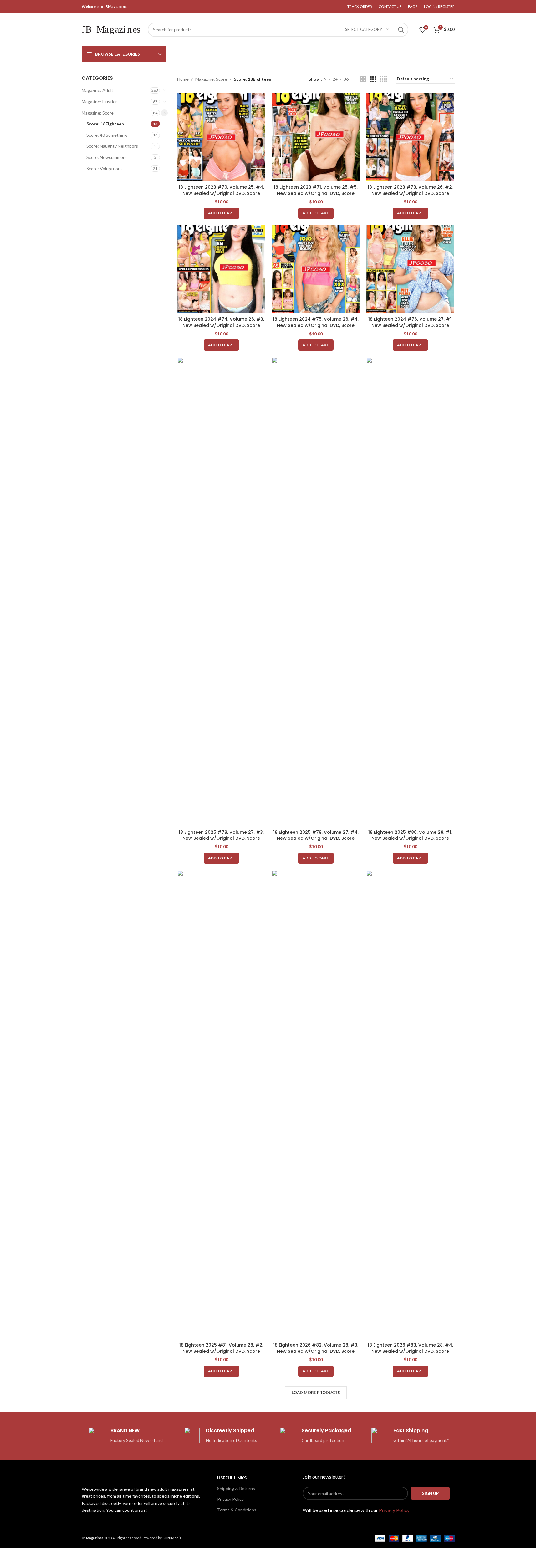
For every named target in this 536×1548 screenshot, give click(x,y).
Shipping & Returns (236, 1488)
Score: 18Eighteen (105, 123)
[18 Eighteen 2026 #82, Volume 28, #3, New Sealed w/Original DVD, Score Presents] (316, 1104)
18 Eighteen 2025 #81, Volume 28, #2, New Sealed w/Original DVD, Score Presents (221, 1351)
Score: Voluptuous (104, 168)
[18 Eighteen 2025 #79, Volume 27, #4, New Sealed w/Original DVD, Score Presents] (316, 591)
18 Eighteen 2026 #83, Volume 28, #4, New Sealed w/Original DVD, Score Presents (410, 1351)
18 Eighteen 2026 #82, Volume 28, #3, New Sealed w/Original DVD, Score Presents (315, 1351)
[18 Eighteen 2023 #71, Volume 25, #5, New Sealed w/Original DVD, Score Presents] (316, 137)
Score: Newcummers (106, 157)
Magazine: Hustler (99, 101)
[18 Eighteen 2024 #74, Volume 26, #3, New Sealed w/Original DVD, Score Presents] (221, 269)
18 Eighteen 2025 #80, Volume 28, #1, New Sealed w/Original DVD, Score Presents (410, 838)
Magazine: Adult (97, 90)
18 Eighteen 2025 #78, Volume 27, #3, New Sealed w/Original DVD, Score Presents (221, 838)
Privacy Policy (230, 1499)
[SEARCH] (401, 30)
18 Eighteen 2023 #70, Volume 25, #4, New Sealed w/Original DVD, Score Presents (221, 193)
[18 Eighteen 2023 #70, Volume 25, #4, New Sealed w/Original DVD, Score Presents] (221, 137)
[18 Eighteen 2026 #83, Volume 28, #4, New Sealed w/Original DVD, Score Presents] (410, 1104)
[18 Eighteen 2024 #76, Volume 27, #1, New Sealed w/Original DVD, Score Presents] (410, 269)
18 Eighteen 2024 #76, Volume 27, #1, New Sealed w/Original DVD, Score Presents (410, 325)
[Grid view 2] (363, 79)
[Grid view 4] (383, 79)
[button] (221, 213)
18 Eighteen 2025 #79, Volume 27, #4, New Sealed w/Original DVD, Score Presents (316, 838)
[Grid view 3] (373, 79)
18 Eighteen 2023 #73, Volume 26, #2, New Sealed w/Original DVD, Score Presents (410, 193)
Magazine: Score (98, 112)
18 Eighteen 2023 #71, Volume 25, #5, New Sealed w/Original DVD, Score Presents (316, 193)
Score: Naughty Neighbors (112, 146)
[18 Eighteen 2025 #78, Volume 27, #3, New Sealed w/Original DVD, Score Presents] (221, 591)
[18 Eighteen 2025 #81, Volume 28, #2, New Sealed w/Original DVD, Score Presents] (221, 1104)
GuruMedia (171, 1538)
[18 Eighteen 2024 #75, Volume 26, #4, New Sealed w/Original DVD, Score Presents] (316, 269)
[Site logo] (111, 29)
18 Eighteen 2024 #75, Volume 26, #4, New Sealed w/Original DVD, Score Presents (316, 325)
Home (183, 79)
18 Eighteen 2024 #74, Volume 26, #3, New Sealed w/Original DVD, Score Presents (221, 325)
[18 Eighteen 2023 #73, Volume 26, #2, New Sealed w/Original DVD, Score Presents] (410, 137)
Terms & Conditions (236, 1509)
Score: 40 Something (106, 135)
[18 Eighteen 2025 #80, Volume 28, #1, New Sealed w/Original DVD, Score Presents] (410, 591)
